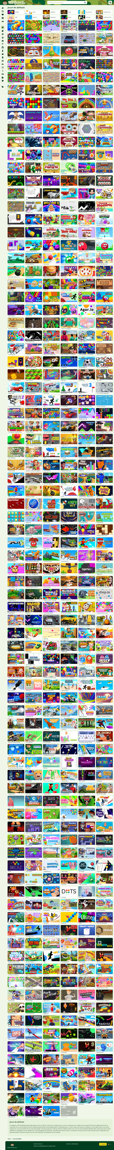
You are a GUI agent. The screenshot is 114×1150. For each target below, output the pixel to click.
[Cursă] (2, 44)
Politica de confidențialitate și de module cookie (44, 1146)
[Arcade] (2, 37)
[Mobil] (2, 70)
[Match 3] (2, 67)
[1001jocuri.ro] (14, 2)
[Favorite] (2, 14)
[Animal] (2, 34)
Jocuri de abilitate (17, 1138)
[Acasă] (2, 8)
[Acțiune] (2, 30)
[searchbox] (67, 2)
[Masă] (2, 60)
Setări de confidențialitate (72, 1144)
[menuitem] (2, 8)
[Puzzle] (2, 77)
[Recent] (2, 11)
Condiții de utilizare (38, 1144)
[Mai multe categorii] (2, 87)
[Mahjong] (2, 57)
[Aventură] (2, 40)
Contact (104, 1144)
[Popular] (2, 21)
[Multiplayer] (2, 74)
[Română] (109, 1144)
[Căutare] (85, 2)
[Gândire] (2, 50)
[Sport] (2, 80)
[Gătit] (2, 54)
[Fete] (2, 47)
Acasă (9, 1138)
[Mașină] (2, 64)
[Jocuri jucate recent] (110, 2)
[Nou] (2, 18)
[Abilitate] (2, 27)
